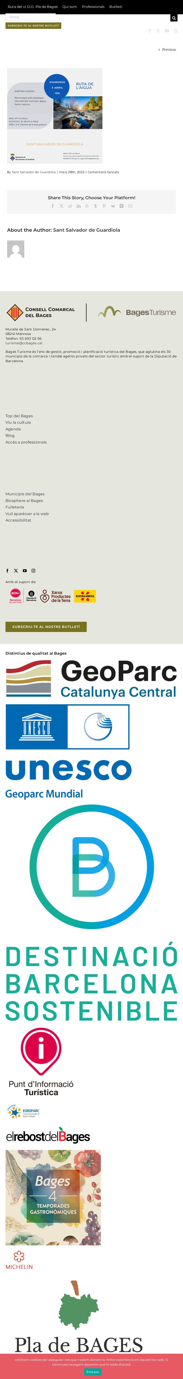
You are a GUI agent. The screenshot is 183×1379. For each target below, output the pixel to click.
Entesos (92, 1372)
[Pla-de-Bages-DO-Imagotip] (78, 1276)
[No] (177, 1366)
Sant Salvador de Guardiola (34, 172)
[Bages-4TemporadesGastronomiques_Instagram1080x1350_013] (53, 1151)
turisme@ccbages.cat (24, 343)
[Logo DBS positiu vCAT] (91, 806)
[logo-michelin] (19, 1252)
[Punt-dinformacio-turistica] (41, 1027)
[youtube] (167, 31)
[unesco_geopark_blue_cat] (68, 706)
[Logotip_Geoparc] (91, 661)
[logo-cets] (23, 1104)
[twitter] (158, 31)
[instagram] (176, 31)
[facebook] (150, 31)
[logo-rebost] (48, 1127)
